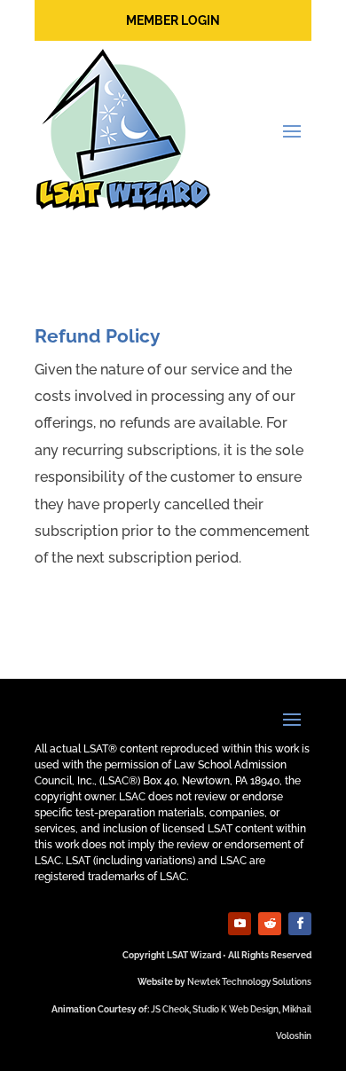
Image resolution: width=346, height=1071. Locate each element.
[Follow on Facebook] (299, 923)
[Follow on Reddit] (269, 923)
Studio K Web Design (236, 1009)
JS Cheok (170, 1009)
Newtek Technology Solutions (249, 982)
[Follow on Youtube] (239, 923)
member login (173, 20)
